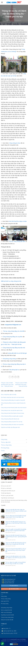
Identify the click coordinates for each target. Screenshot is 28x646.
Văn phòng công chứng (9, 358)
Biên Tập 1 (19, 20)
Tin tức (14, 8)
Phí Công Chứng (5, 448)
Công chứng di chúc (14, 143)
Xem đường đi (14, 585)
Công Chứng (9, 641)
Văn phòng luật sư (14, 369)
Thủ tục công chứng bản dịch (17, 241)
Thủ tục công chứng (6, 445)
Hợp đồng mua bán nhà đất (7, 615)
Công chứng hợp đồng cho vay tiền (12, 336)
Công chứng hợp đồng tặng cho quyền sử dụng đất (13, 400)
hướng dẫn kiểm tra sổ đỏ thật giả (17, 353)
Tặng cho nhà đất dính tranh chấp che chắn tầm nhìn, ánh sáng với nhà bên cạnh (15, 510)
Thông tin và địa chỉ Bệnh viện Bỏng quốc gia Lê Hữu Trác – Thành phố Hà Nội (7, 384)
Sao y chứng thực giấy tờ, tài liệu (8, 394)
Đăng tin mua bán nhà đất (7, 619)
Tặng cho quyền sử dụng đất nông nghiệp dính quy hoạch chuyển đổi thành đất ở (15, 530)
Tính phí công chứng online (7, 617)
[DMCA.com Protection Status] (14, 644)
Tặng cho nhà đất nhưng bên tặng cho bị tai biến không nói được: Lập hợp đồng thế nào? (16, 537)
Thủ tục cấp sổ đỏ (5, 442)
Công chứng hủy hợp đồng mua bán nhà (14, 347)
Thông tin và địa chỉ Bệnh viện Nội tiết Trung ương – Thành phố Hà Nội (21, 384)
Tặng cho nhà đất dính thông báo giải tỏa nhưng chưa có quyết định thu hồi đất (15, 543)
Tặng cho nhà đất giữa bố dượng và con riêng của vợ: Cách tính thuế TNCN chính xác (15, 523)
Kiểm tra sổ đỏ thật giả (6, 612)
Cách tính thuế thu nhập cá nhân (18, 221)
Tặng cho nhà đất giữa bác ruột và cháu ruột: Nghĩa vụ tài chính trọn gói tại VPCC (15, 557)
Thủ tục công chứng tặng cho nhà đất (13, 331)
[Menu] (2, 2)
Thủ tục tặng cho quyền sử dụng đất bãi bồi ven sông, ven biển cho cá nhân (15, 563)
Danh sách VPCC (5, 601)
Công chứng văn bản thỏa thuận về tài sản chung (12, 413)
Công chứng (4, 439)
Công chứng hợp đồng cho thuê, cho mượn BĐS (12, 424)
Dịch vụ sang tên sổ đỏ (6, 610)
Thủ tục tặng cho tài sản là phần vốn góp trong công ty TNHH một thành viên (15, 516)
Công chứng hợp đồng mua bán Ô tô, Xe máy (11, 421)
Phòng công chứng (17, 641)
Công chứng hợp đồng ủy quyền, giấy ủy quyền (12, 416)
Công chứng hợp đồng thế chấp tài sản (10, 419)
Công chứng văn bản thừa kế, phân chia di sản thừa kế (13, 407)
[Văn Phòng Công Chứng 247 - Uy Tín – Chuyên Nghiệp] (14, 2)
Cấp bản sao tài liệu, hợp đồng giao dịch (10, 427)
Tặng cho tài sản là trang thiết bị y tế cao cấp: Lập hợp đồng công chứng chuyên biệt (15, 550)
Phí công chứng (15, 588)
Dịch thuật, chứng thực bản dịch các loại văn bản (12, 397)
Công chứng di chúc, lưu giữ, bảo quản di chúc (12, 410)
